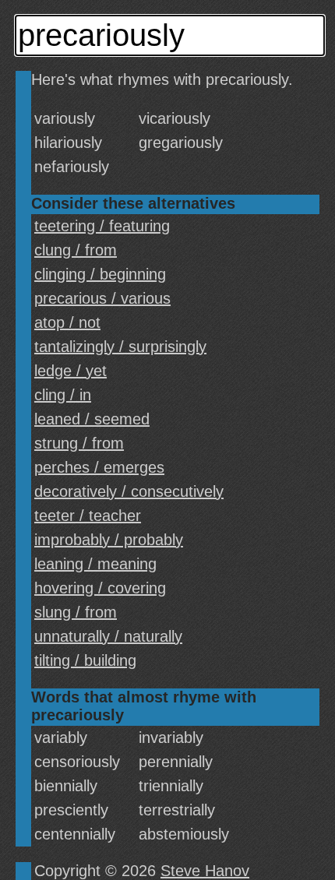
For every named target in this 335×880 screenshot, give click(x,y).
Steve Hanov (204, 870)
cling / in (62, 394)
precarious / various (102, 298)
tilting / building (85, 660)
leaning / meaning (95, 563)
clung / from (75, 250)
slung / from (75, 612)
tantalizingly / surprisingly (120, 346)
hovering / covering (100, 588)
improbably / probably (108, 539)
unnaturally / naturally (108, 636)
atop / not (67, 322)
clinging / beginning (100, 274)
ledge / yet (70, 370)
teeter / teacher (87, 515)
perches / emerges (99, 467)
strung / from (79, 443)
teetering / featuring (102, 225)
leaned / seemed (92, 419)
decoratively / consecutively (129, 491)
